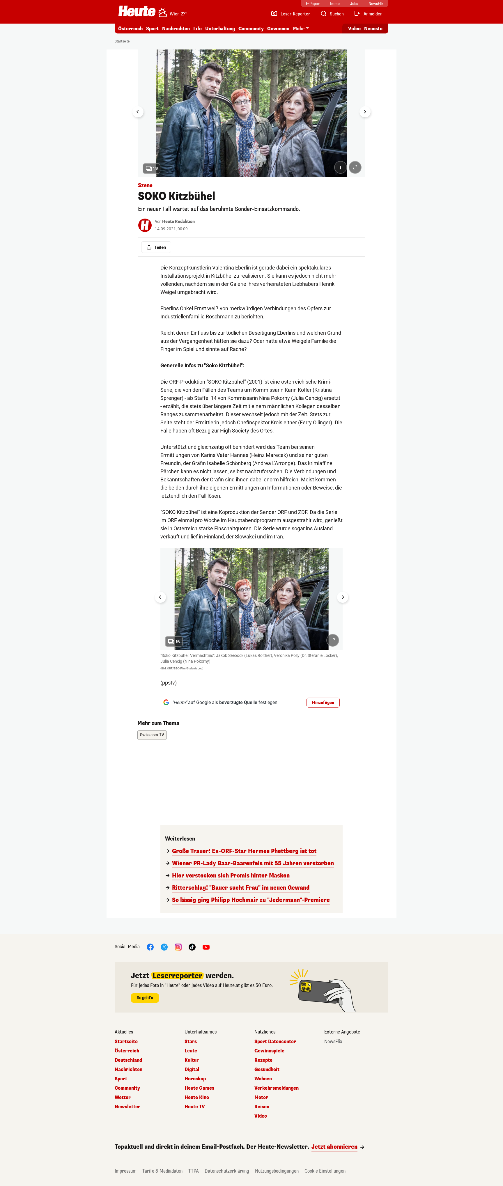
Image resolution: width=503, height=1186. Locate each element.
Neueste (373, 29)
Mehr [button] (298, 29)
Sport (152, 29)
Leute (191, 1051)
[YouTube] (206, 947)
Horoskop (195, 1079)
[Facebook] (150, 947)
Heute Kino (197, 1097)
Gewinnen (278, 29)
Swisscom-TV (152, 735)
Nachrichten (128, 1069)
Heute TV (195, 1107)
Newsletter (127, 1107)
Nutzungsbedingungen (277, 1171)
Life (197, 29)
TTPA (193, 1171)
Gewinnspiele (269, 1051)
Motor (261, 1097)
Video (354, 29)
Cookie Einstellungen (325, 1171)
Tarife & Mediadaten (162, 1171)
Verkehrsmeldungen (276, 1088)
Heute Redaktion (178, 221)
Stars (191, 1042)
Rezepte (263, 1060)
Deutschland (128, 1060)
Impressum (126, 1171)
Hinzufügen (323, 702)
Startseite (122, 41)
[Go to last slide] (138, 111)
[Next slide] (365, 111)
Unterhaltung (220, 29)
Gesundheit (266, 1069)
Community (251, 29)
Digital (192, 1069)
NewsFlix (333, 1042)
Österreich (130, 29)
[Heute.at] (137, 11)
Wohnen (263, 1079)
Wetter (123, 1097)
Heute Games (199, 1088)
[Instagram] (178, 947)
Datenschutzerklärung (227, 1171)
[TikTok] (192, 947)
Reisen (261, 1107)
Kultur (192, 1060)
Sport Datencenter (275, 1042)
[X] (164, 947)
